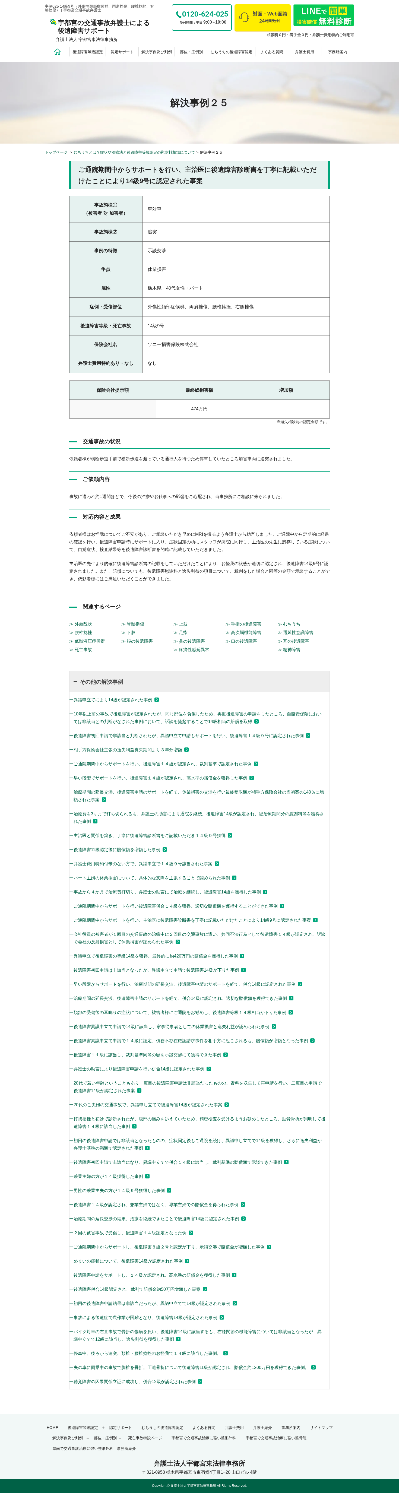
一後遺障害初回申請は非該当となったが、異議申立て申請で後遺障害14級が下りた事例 (154, 970)
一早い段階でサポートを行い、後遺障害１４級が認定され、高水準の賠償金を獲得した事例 (158, 778)
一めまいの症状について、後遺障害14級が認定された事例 (126, 1261)
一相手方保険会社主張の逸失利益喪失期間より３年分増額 (125, 749)
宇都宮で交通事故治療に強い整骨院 (276, 1438)
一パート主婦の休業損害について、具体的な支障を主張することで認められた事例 (149, 878)
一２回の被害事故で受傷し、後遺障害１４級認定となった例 (127, 1233)
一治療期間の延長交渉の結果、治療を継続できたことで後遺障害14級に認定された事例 (154, 1218)
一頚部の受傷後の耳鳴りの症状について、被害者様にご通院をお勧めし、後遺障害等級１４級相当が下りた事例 (177, 1012)
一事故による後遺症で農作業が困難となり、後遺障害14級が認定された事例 (143, 1317)
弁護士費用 (304, 52)
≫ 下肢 (128, 632)
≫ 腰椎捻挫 (80, 632)
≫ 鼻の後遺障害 (189, 641)
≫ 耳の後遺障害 (293, 641)
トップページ (57, 152)
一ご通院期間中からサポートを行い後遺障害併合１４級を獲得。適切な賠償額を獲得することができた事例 (173, 906)
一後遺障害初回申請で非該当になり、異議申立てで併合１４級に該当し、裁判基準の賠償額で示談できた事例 (175, 1162)
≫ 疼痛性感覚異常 (191, 649)
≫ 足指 (180, 632)
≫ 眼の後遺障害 (137, 641)
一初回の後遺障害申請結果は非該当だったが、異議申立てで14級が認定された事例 (149, 1303)
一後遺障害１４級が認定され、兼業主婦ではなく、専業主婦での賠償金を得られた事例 (154, 1204)
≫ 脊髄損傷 (132, 624)
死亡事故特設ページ (145, 1438)
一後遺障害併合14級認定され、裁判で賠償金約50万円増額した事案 (135, 1289)
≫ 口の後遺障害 (241, 641)
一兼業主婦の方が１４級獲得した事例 (106, 1176)
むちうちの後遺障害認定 (231, 52)
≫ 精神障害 (289, 649)
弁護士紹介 (262, 1427)
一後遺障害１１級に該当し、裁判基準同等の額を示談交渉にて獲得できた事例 (145, 1055)
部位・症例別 (191, 52)
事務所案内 (337, 52)
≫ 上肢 (180, 624)
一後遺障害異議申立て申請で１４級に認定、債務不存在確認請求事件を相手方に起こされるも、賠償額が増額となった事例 (188, 1040)
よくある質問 (271, 52)
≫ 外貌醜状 (80, 624)
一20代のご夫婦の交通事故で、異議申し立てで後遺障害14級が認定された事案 (145, 1104)
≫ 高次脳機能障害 (243, 632)
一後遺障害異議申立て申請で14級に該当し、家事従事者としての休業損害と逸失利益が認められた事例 (169, 1026)
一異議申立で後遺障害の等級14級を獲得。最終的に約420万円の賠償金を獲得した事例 (153, 956)
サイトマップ (321, 1427)
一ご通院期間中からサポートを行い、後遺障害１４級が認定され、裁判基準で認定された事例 (160, 764)
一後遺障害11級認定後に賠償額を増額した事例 (114, 849)
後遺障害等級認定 (87, 52)
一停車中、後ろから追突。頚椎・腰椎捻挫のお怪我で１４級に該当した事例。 (145, 1353)
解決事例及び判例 (156, 52)
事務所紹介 (126, 1448)
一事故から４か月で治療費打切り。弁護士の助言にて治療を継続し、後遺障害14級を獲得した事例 (165, 892)
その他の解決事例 (101, 682)
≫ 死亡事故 (80, 649)
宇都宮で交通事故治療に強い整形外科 (204, 1438)
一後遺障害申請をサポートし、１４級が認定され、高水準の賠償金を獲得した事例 (149, 1275)
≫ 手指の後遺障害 (243, 624)
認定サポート (122, 52)
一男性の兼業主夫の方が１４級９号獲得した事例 (117, 1190)
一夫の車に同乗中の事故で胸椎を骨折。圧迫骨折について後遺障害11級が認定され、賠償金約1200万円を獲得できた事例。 (189, 1367)
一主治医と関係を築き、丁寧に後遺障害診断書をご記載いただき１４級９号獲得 (147, 835)
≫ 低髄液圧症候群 (87, 641)
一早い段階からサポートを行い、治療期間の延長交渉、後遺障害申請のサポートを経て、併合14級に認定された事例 (182, 984)
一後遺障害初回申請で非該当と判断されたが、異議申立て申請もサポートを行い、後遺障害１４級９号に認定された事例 (186, 735)
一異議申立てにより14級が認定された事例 (110, 700)
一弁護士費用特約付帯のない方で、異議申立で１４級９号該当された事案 (141, 863)
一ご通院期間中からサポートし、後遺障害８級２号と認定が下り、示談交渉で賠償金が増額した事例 (167, 1247)
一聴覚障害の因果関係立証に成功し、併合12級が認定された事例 (132, 1381)
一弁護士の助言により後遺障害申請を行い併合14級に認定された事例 (136, 1069)
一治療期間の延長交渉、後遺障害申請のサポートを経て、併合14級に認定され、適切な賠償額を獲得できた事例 (178, 998)
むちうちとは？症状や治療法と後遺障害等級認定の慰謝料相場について (134, 152)
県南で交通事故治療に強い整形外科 (82, 1448)
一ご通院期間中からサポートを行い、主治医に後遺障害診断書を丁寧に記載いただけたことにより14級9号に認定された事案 (190, 920)
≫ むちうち (289, 624)
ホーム (57, 51)
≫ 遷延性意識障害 (296, 632)
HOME (52, 1427)
